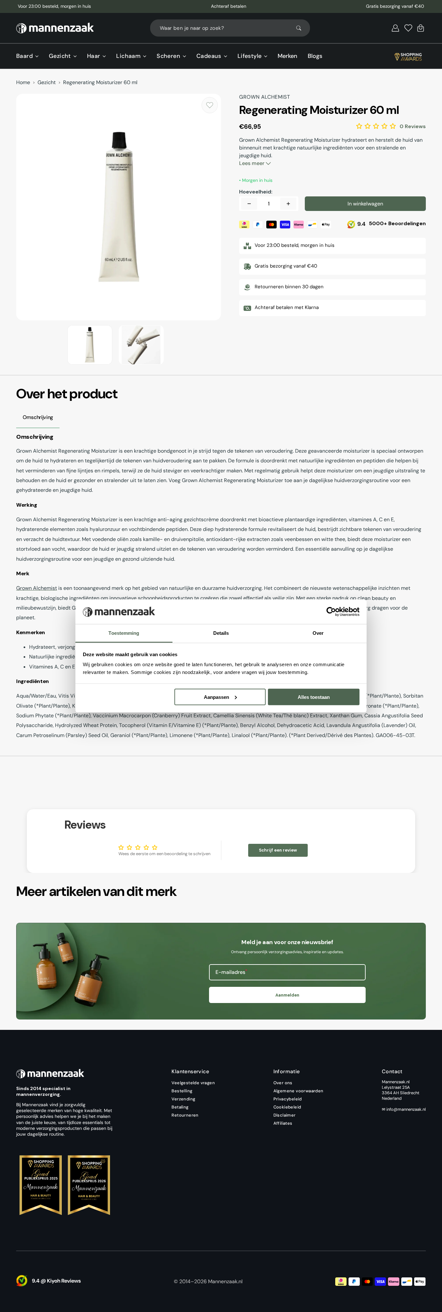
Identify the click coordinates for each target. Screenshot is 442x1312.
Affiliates (283, 1123)
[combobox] (230, 28)
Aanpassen (216, 697)
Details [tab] (221, 633)
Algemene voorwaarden (298, 1091)
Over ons (283, 1083)
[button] (395, 28)
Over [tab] (318, 633)
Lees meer (252, 163)
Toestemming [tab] (123, 633)
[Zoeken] (301, 28)
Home (23, 82)
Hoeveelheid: (255, 192)
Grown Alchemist (36, 588)
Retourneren (184, 1115)
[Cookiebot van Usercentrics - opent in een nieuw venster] (331, 612)
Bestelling (181, 1091)
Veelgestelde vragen (193, 1083)
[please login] (210, 105)
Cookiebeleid (287, 1107)
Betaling (179, 1107)
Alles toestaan (314, 697)
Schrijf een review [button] (278, 850)
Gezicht (47, 82)
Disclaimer (284, 1115)
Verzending (183, 1099)
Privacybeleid (287, 1099)
